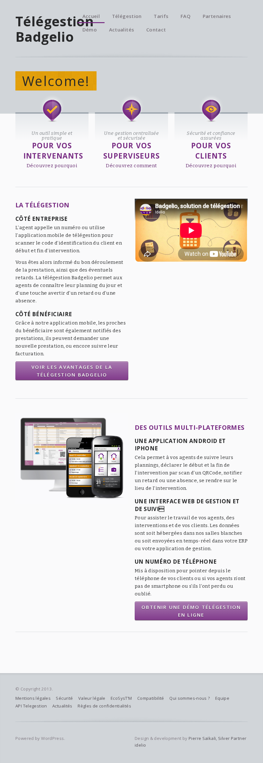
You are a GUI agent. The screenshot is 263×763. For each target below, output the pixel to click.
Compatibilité (150, 698)
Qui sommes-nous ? (189, 698)
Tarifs (161, 16)
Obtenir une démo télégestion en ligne (191, 611)
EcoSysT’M (121, 698)
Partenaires (217, 16)
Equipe (222, 698)
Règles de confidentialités (104, 706)
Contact (156, 29)
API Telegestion (31, 706)
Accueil (91, 16)
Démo (89, 29)
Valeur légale (92, 698)
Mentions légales (33, 698)
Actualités (121, 29)
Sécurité (64, 698)
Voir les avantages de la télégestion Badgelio (71, 371)
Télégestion (127, 16)
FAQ (186, 16)
